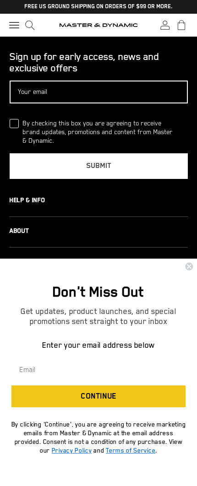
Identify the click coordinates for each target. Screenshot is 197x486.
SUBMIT (98, 166)
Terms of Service (130, 450)
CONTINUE (98, 396)
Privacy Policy (72, 450)
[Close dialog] (189, 266)
